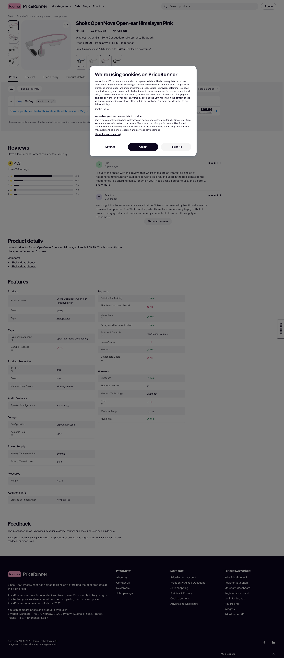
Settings (110, 146)
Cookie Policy (102, 109)
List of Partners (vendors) (108, 134)
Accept (143, 146)
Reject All (176, 146)
